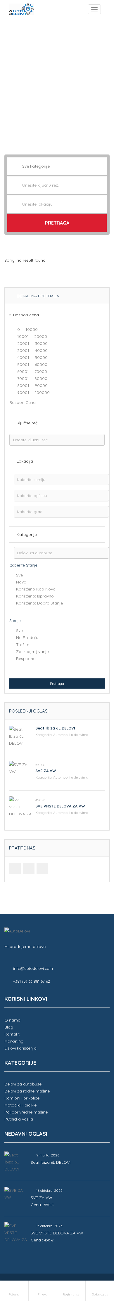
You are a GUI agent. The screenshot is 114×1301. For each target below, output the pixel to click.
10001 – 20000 (31, 336)
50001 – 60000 (31, 364)
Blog (8, 1027)
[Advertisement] (57, 83)
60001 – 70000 (31, 371)
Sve (19, 575)
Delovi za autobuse (23, 1084)
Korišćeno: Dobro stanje (39, 603)
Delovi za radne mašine (27, 1091)
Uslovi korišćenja (20, 1048)
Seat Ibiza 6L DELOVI (55, 728)
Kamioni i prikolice (21, 1098)
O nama (12, 1020)
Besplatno (26, 658)
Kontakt (12, 1034)
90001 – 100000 (33, 392)
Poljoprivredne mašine (26, 1112)
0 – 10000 (27, 329)
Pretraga (57, 223)
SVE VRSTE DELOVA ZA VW (60, 806)
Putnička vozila (18, 1119)
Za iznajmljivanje (32, 651)
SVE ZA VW (45, 770)
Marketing (13, 1041)
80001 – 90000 (32, 385)
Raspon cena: (23, 402)
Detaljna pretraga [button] (37, 295)
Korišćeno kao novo (36, 589)
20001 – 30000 (32, 343)
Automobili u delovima (70, 734)
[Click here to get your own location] (102, 204)
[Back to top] (95, 1264)
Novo (21, 582)
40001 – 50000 (32, 357)
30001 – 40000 (32, 350)
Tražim (22, 644)
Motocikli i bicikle (20, 1105)
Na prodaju (27, 637)
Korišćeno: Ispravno (35, 596)
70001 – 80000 (31, 378)
